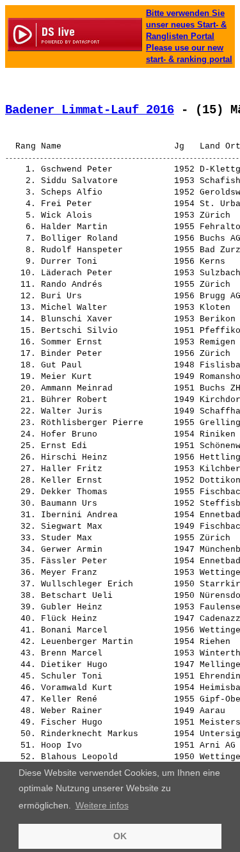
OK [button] (120, 836)
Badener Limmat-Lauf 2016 (89, 110)
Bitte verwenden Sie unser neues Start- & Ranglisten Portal (186, 24)
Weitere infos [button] (102, 805)
